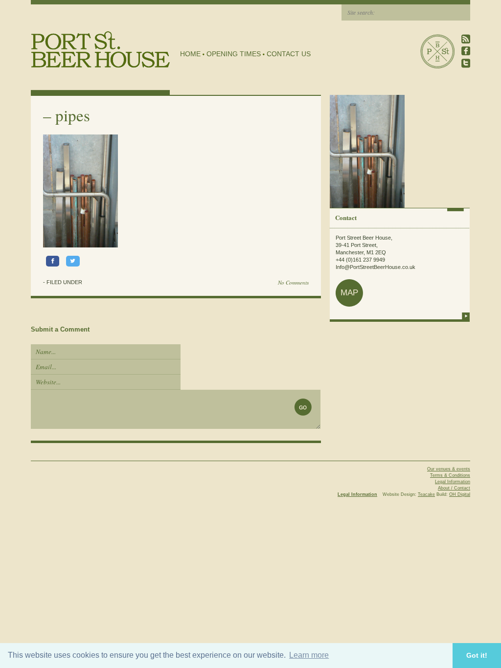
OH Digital (459, 494)
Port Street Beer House (437, 51)
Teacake (426, 494)
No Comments (293, 282)
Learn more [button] (309, 655)
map (349, 292)
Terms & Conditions (450, 475)
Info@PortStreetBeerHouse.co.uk (375, 267)
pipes (72, 115)
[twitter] (465, 63)
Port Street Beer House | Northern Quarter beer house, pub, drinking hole (100, 49)
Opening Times (233, 54)
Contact (346, 217)
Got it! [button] (476, 655)
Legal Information (452, 481)
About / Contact (454, 488)
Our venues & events (448, 469)
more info (466, 315)
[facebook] (465, 51)
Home (190, 54)
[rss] (465, 39)
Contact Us (289, 54)
